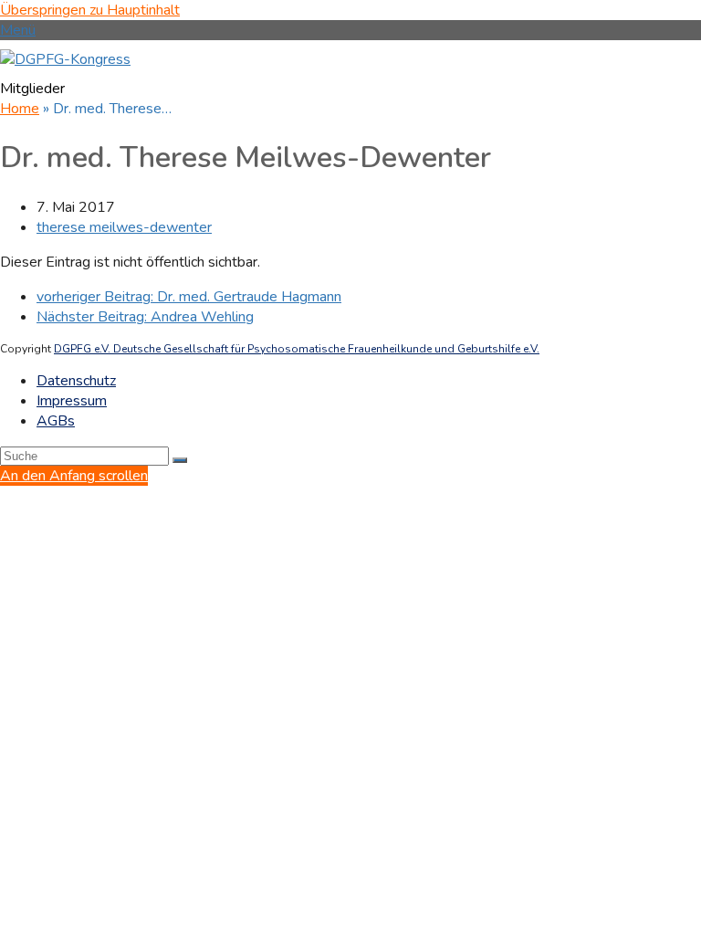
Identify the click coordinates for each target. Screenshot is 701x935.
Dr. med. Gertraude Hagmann (189, 297)
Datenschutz (76, 381)
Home (19, 109)
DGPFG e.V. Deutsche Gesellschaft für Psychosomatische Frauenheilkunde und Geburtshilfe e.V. (296, 348)
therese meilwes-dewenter (124, 227)
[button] (18, 30)
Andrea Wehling (145, 317)
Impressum (72, 401)
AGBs (56, 421)
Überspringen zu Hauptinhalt (90, 10)
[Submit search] (180, 460)
